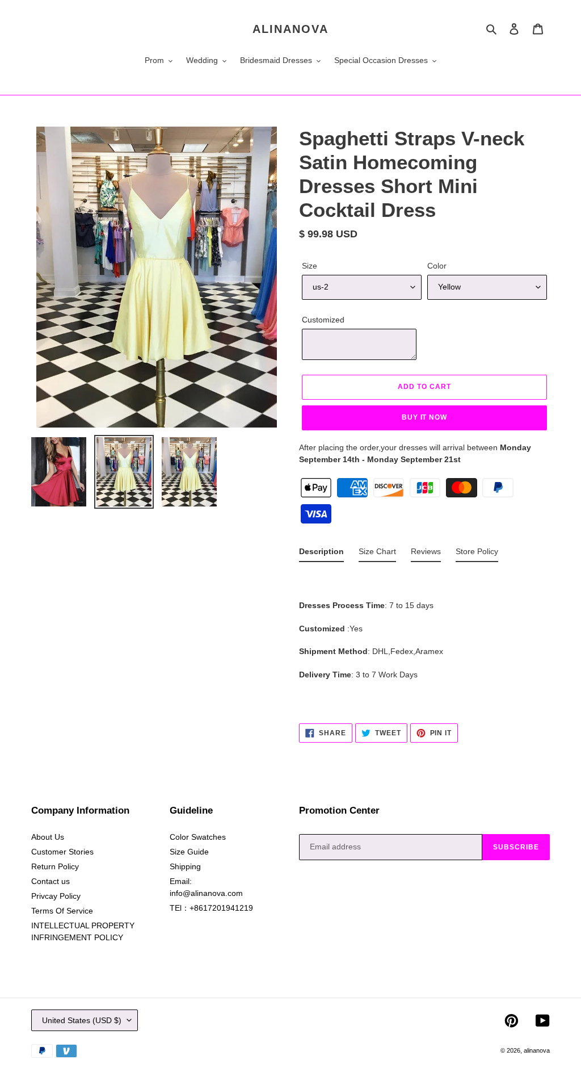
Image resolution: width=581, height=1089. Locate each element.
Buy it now (425, 417)
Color (437, 265)
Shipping (185, 866)
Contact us (50, 881)
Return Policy (55, 866)
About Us (47, 836)
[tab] (321, 554)
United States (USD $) (81, 1020)
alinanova (290, 29)
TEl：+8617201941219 (211, 907)
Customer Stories (62, 851)
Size (309, 265)
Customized (323, 319)
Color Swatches (198, 836)
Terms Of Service (62, 910)
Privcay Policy (56, 895)
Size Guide (189, 851)
